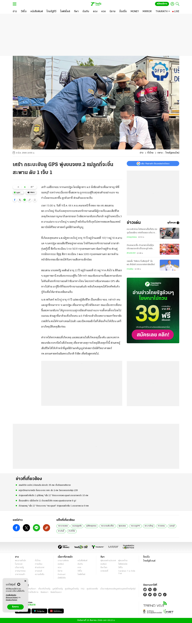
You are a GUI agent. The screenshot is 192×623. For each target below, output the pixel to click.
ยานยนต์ (38, 571)
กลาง (160, 153)
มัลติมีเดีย (62, 578)
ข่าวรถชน (161, 526)
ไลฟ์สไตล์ (81, 574)
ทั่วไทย (150, 153)
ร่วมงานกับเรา (30, 589)
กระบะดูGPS (135, 526)
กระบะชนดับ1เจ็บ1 (107, 526)
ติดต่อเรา (44, 592)
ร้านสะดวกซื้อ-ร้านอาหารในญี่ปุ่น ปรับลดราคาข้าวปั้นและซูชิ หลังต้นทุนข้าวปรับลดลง (140, 247)
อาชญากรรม (132, 237)
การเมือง (130, 269)
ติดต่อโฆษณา (56, 592)
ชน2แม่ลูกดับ (77, 526)
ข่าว (141, 153)
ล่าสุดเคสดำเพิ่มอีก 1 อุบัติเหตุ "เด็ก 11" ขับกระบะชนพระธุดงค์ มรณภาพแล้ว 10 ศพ (53, 495)
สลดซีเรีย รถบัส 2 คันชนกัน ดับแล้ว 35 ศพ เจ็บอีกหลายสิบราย (45, 485)
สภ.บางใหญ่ (149, 526)
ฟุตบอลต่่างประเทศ (108, 561)
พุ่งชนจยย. (122, 526)
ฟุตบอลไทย (123, 561)
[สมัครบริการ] (153, 310)
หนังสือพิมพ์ (82, 561)
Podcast (61, 574)
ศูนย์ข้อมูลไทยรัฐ (72, 589)
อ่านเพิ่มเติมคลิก (12, 596)
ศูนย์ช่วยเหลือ (92, 589)
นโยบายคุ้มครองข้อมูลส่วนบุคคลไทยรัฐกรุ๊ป (118, 589)
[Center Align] (25, 581)
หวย (79, 567)
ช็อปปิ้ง (146, 557)
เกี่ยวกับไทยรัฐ (44, 589)
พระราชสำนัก (20, 561)
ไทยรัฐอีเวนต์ (149, 561)
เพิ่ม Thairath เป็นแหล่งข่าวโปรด (155, 163)
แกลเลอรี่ (104, 571)
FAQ (82, 589)
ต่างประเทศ (131, 253)
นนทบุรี (172, 526)
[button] (15, 200)
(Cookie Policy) (11, 600)
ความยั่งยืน (39, 574)
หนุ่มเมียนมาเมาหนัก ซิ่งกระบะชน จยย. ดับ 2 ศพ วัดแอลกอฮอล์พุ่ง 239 (48, 490)
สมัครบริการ (162, 4)
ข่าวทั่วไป (72, 531)
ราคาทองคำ (20, 574)
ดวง (59, 567)
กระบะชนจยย (63, 526)
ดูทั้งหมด (171, 223)
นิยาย (60, 571)
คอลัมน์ (61, 564)
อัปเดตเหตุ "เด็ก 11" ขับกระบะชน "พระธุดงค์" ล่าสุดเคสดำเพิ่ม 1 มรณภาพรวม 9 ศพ (54, 506)
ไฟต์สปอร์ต (122, 564)
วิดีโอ (80, 571)
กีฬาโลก (103, 567)
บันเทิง (80, 564)
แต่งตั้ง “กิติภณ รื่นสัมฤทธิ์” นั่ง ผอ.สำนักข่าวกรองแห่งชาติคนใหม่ (141, 263)
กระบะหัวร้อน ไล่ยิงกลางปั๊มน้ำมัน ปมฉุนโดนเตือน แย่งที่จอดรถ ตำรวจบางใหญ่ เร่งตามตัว (142, 231)
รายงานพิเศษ (63, 561)
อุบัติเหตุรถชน (91, 526)
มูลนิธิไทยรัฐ (57, 589)
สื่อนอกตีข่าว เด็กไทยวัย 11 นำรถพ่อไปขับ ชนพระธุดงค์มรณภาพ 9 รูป (47, 501)
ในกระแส (18, 564)
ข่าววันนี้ (61, 531)
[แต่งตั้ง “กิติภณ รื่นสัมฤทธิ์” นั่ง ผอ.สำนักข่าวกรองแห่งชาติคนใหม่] (169, 265)
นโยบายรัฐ (19, 567)
